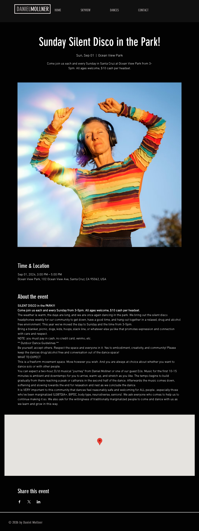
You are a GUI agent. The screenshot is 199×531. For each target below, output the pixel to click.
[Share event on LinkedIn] (38, 501)
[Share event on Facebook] (19, 501)
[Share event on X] (29, 501)
